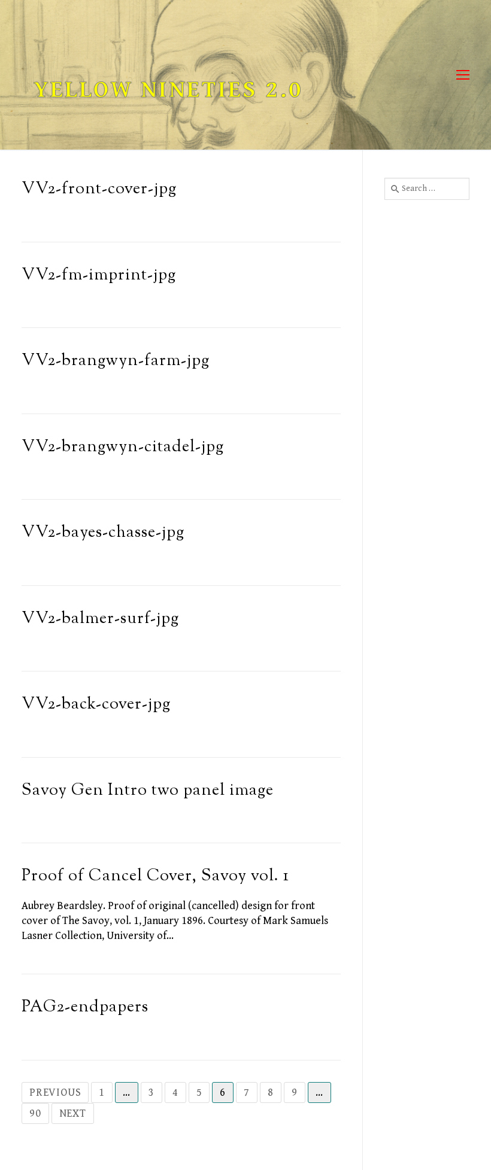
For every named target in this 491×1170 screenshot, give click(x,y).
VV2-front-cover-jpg (99, 189)
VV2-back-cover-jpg (96, 704)
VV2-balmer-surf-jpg (100, 619)
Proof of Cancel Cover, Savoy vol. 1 (155, 876)
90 (35, 1113)
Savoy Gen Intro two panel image (148, 791)
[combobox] (426, 188)
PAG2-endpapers (85, 1007)
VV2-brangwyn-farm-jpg (116, 361)
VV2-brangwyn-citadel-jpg (123, 447)
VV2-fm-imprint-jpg (99, 275)
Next (72, 1113)
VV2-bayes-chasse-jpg (103, 533)
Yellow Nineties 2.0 (168, 89)
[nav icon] (462, 75)
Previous (55, 1092)
